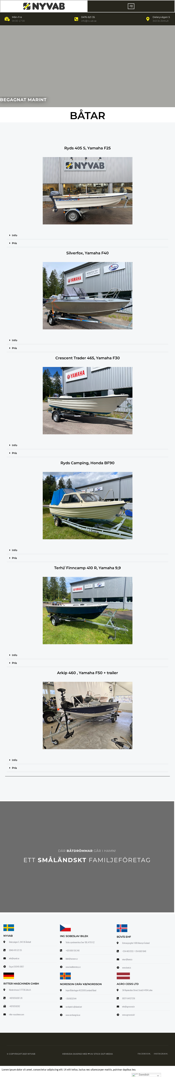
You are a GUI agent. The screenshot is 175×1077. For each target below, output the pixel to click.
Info (14, 235)
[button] (131, 6)
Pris (14, 243)
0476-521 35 (88, 17)
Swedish (143, 1074)
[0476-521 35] (76, 19)
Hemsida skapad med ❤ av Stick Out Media (87, 1054)
